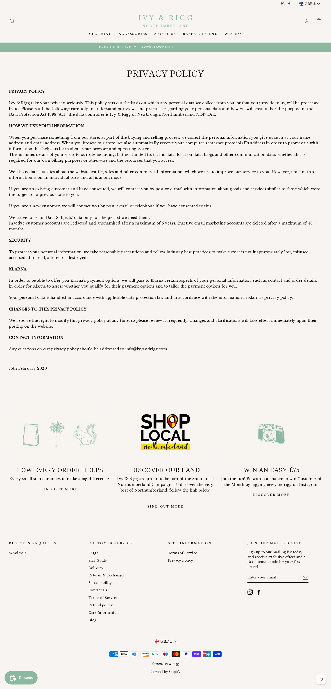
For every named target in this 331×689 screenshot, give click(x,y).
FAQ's (93, 553)
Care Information (103, 613)
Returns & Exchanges (106, 575)
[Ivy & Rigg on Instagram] (250, 592)
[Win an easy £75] (271, 433)
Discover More (271, 494)
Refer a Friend (200, 34)
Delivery (95, 568)
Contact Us (97, 590)
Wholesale (18, 553)
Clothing (100, 34)
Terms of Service (103, 598)
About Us (165, 34)
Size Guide (97, 560)
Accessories (133, 34)
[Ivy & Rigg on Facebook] (259, 592)
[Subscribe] (305, 578)
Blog (92, 620)
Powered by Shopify (165, 671)
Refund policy (100, 605)
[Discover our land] (165, 433)
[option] (165, 47)
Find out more (59, 489)
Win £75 (233, 34)
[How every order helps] (59, 433)
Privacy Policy (180, 560)
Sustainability (100, 583)
